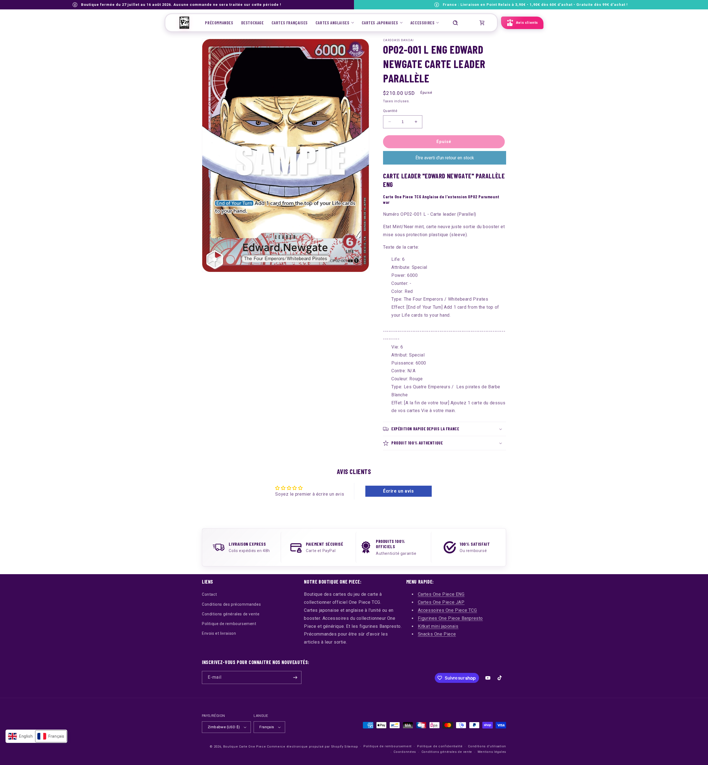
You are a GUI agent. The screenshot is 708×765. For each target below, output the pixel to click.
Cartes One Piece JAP (441, 602)
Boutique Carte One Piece (244, 746)
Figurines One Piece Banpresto (450, 618)
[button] (335, 23)
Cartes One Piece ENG (441, 594)
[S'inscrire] (295, 677)
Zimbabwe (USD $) (224, 727)
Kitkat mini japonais (438, 626)
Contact (209, 594)
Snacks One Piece (437, 634)
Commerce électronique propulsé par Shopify (305, 746)
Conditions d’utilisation (487, 746)
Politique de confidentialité (440, 746)
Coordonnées (405, 752)
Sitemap (351, 746)
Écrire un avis (398, 491)
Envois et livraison (219, 633)
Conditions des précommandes (231, 604)
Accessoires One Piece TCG (447, 610)
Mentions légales (492, 752)
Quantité (390, 111)
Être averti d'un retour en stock (444, 157)
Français (266, 727)
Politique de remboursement (229, 623)
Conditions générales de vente (230, 614)
